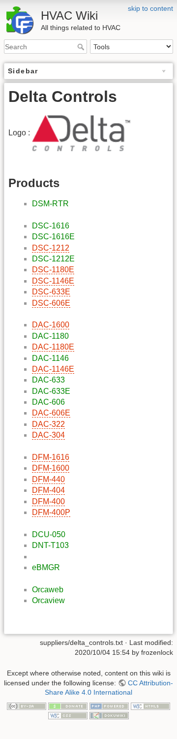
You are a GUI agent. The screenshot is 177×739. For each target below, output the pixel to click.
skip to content (150, 8)
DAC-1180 (50, 336)
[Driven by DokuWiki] (109, 715)
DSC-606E (51, 303)
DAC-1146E (53, 369)
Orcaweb (47, 589)
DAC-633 (48, 380)
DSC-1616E (53, 236)
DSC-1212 (50, 248)
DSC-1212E (53, 259)
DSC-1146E (53, 281)
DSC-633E (51, 292)
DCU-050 (48, 534)
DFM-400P (51, 512)
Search (82, 46)
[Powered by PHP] (109, 705)
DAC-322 (48, 424)
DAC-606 (48, 402)
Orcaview (48, 600)
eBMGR (46, 567)
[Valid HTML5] (150, 705)
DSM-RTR (50, 203)
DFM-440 (48, 479)
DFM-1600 (50, 468)
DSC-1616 (50, 226)
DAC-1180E (53, 347)
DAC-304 (48, 435)
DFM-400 (48, 501)
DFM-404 (48, 490)
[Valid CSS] (68, 715)
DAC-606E (51, 413)
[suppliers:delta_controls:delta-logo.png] (81, 132)
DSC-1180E (53, 269)
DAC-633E (51, 391)
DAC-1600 (50, 325)
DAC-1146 (50, 358)
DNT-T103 (50, 545)
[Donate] (68, 705)
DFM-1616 (50, 457)
